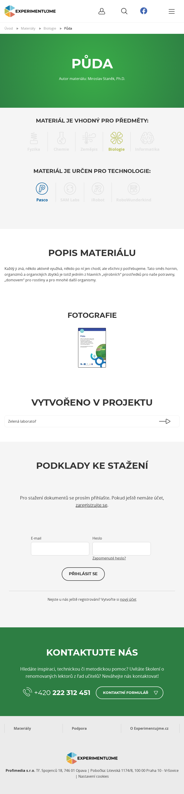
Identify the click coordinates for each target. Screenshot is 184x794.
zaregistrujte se (91, 505)
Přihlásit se (83, 574)
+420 (62, 693)
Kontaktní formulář (125, 693)
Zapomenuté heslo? (109, 558)
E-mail (36, 538)
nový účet (128, 599)
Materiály (22, 728)
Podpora (79, 728)
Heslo (97, 538)
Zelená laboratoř (22, 421)
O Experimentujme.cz (149, 728)
